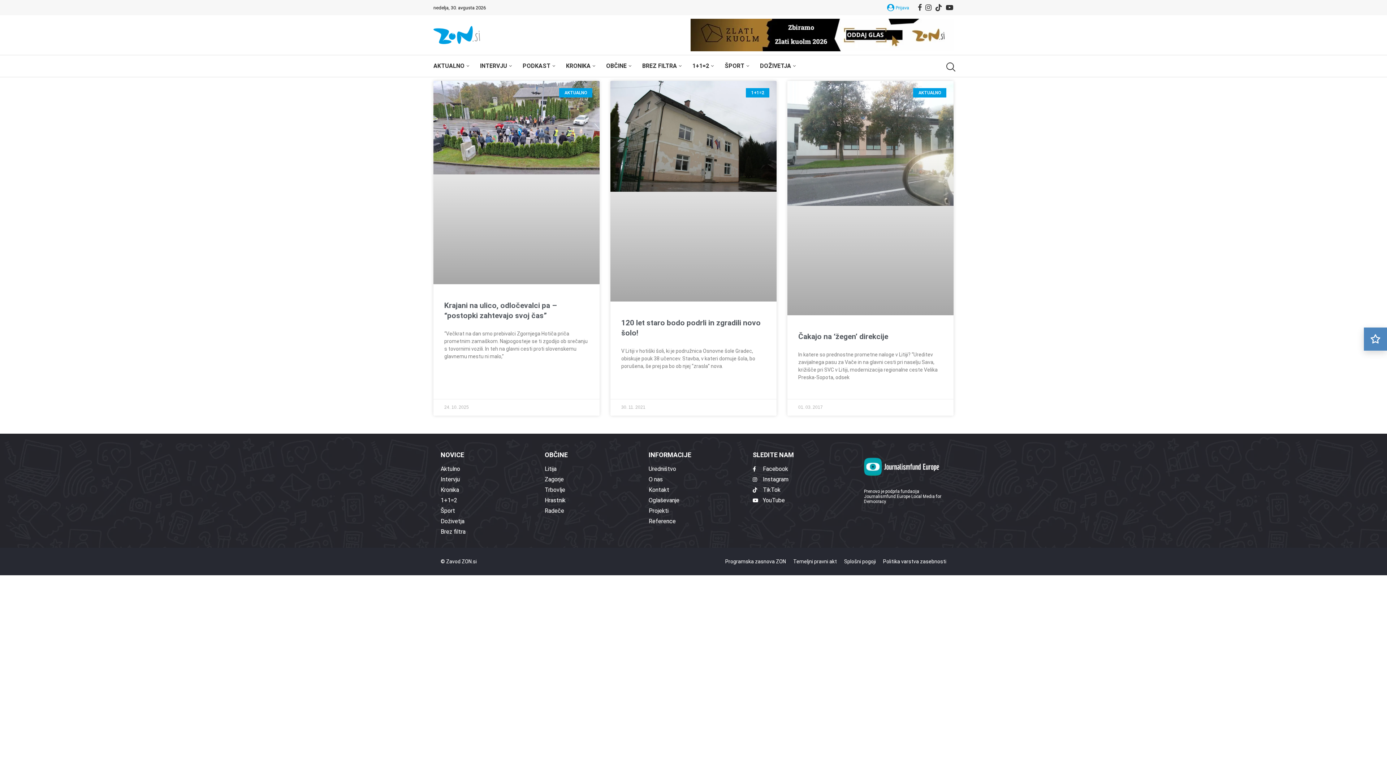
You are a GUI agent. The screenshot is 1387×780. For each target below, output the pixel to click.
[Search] (950, 67)
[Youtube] (950, 8)
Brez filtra (659, 65)
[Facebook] (919, 8)
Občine (616, 65)
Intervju (493, 65)
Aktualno (449, 65)
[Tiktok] (939, 8)
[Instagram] (928, 8)
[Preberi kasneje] (1375, 339)
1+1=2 (700, 65)
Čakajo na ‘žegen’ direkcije (843, 336)
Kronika (578, 65)
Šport (734, 65)
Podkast (536, 65)
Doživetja (775, 65)
